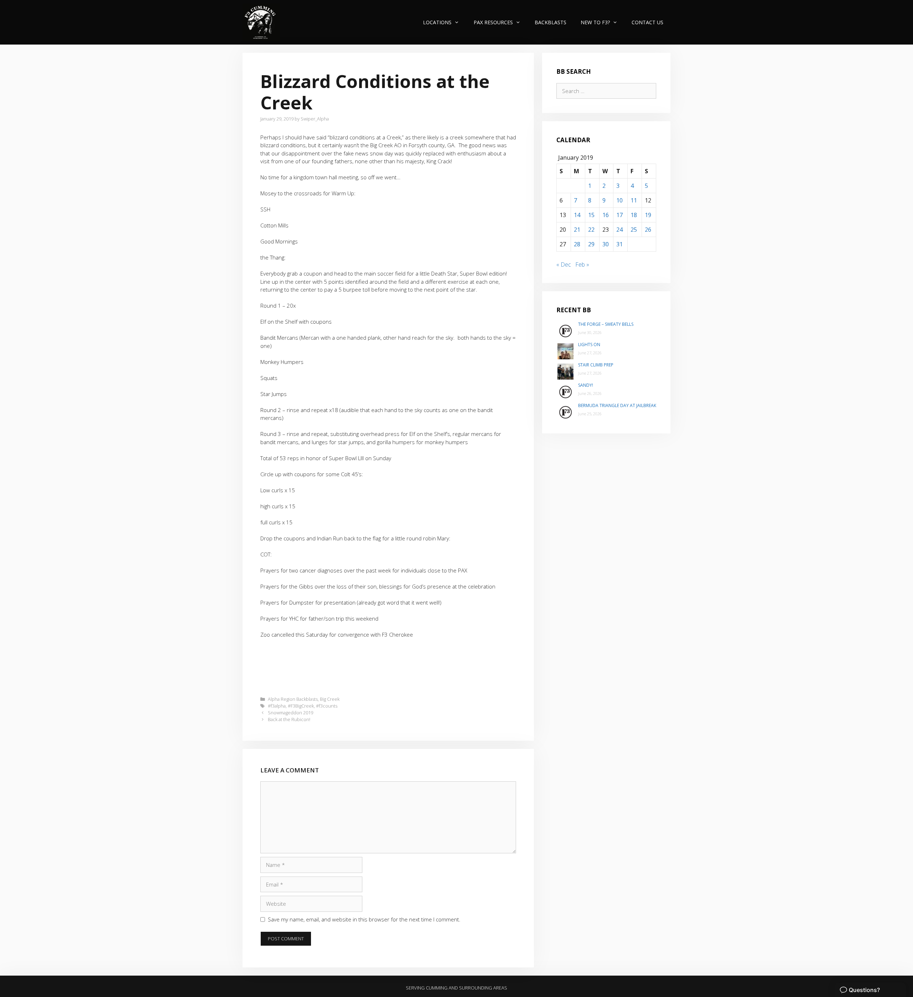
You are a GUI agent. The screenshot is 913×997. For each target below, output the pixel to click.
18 (634, 215)
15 (591, 215)
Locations (437, 22)
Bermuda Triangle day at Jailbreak (617, 405)
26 (648, 229)
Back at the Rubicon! (289, 719)
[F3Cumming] (261, 22)
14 (577, 215)
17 (619, 215)
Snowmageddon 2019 (290, 712)
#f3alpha (277, 706)
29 (591, 244)
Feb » (582, 264)
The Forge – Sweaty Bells (605, 324)
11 (634, 200)
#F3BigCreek (301, 706)
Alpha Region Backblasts (293, 699)
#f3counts (326, 706)
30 (605, 244)
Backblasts (550, 22)
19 (648, 215)
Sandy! (585, 385)
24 (619, 229)
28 (577, 244)
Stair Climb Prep (595, 365)
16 (605, 215)
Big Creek (330, 699)
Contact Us (647, 22)
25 (634, 229)
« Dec (563, 264)
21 (577, 229)
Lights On (589, 344)
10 (619, 200)
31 (619, 244)
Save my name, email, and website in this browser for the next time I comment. (364, 919)
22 (591, 229)
